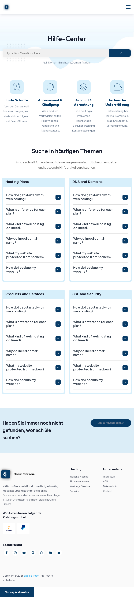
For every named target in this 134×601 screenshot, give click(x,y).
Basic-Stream (31, 575)
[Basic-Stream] (6, 7)
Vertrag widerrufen (17, 592)
